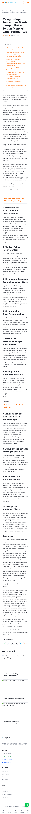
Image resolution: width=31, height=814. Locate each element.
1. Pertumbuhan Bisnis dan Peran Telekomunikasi (16, 49)
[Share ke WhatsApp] (4, 643)
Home (3, 10)
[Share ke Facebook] (8, 643)
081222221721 (7, 756)
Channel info (7, 762)
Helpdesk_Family (8, 759)
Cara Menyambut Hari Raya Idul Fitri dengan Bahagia (14, 200)
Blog (7, 10)
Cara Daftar (5, 771)
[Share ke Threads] (16, 643)
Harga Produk (5, 777)
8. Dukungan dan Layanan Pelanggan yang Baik (13, 77)
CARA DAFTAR (12, 632)
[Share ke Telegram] (20, 643)
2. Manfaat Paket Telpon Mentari (15, 52)
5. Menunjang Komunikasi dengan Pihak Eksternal (16, 64)
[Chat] (27, 805)
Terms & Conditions (7, 794)
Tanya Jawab (5, 791)
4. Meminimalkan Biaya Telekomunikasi (13, 60)
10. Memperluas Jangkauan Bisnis (16, 85)
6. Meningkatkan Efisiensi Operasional (13, 69)
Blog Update (5, 779)
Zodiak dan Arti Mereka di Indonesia (13, 406)
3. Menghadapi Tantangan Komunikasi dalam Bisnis (13, 56)
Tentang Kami (5, 788)
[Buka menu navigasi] (28, 2)
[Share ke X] (12, 643)
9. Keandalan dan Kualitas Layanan (13, 82)
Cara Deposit (5, 774)
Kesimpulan (10, 88)
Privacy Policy (5, 797)
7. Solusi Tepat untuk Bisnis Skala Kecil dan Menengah (16, 73)
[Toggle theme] (24, 2)
